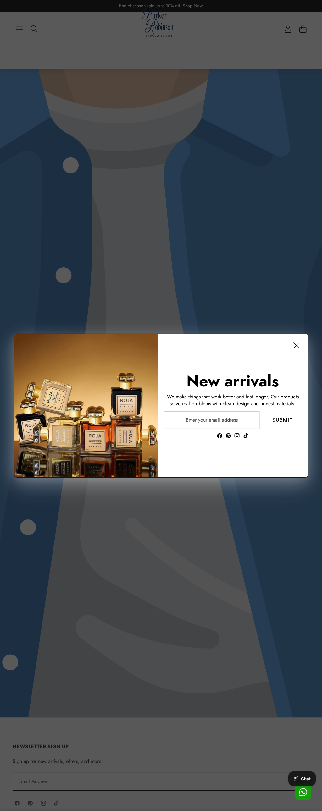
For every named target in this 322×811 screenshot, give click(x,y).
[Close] (296, 345)
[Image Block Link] (86, 405)
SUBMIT (282, 419)
